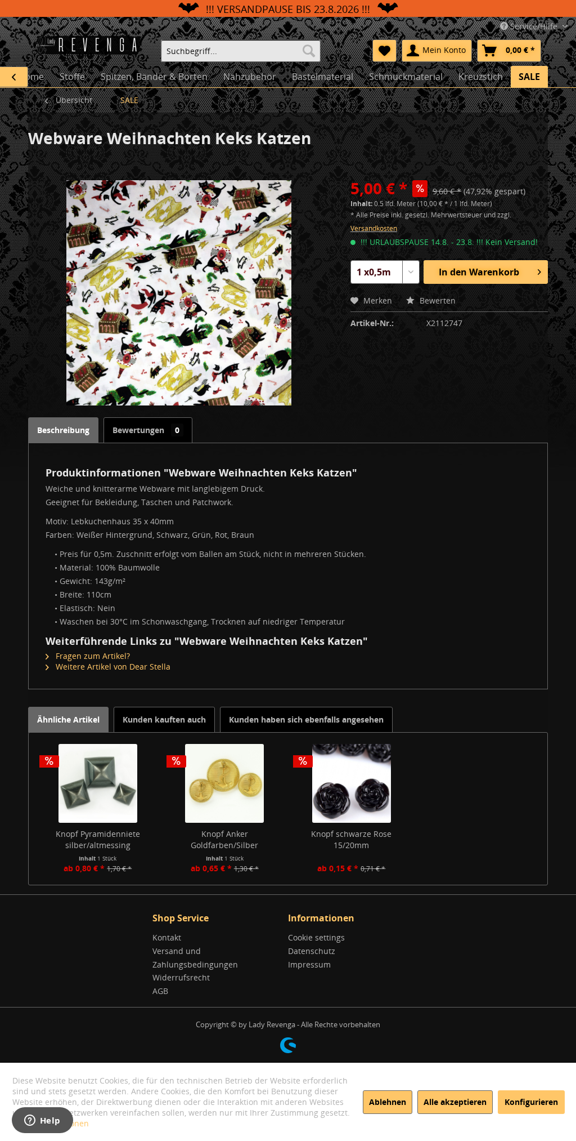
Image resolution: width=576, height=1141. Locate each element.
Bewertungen (145, 430)
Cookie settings (316, 937)
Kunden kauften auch (164, 719)
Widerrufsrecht (181, 977)
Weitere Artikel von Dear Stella (111, 666)
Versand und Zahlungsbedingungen (195, 958)
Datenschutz (311, 951)
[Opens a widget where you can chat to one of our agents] (42, 1121)
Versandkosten (373, 228)
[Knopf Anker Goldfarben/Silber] (225, 783)
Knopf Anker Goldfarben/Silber (224, 839)
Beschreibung (63, 430)
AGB (160, 991)
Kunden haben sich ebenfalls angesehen (306, 719)
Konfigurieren (531, 1102)
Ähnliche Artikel (68, 719)
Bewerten (436, 300)
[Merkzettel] (384, 50)
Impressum (309, 964)
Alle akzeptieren (455, 1102)
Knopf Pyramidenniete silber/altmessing (98, 839)
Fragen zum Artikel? (91, 655)
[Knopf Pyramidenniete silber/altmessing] (98, 783)
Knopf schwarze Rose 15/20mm (351, 839)
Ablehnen (387, 1102)
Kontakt (166, 937)
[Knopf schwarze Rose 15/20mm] (352, 783)
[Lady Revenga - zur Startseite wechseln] (91, 49)
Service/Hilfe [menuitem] (534, 26)
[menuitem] (241, 50)
